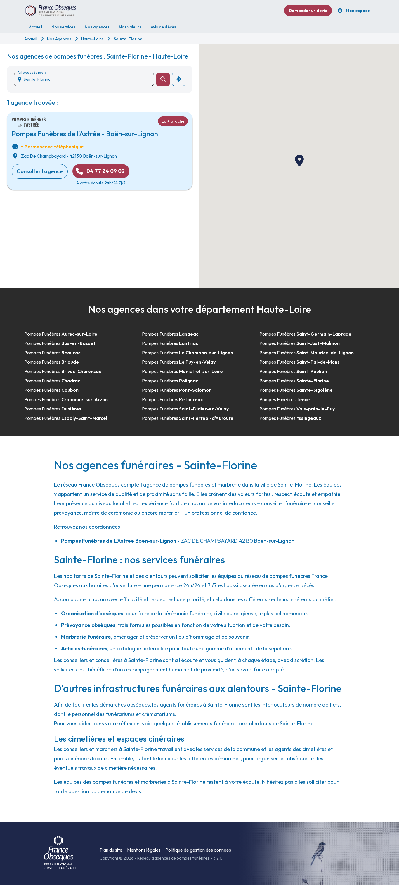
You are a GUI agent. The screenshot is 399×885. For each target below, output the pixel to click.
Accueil (30, 39)
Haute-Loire (92, 39)
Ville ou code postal (32, 72)
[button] (299, 160)
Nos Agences (59, 39)
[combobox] (86, 79)
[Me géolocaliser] (178, 79)
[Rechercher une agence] (163, 79)
